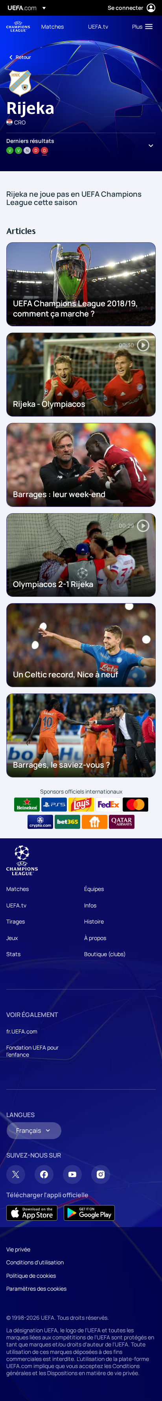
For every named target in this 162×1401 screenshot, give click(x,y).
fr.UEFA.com (21, 1031)
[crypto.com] (40, 822)
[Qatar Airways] (121, 822)
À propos (95, 938)
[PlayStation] (54, 804)
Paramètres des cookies (36, 1288)
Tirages (15, 921)
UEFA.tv (16, 905)
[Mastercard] (135, 804)
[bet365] (67, 822)
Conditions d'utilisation (35, 1262)
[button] (140, 26)
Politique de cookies (31, 1275)
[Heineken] (27, 804)
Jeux (12, 938)
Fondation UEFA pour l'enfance (32, 1051)
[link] (52, 26)
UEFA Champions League (18, 26)
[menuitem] (58, 26)
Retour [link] (23, 57)
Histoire (94, 921)
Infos (90, 905)
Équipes (94, 889)
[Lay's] (81, 804)
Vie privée (18, 1249)
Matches (17, 889)
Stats (13, 954)
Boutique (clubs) (105, 954)
